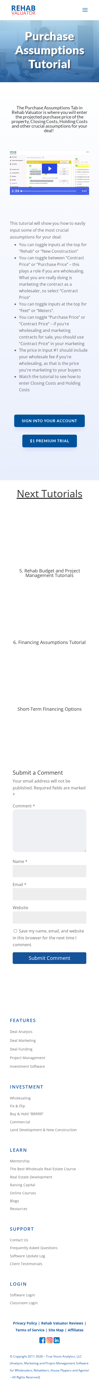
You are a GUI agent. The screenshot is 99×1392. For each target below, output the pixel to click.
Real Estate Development (31, 1177)
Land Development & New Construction (43, 1130)
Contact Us (19, 1240)
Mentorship (20, 1161)
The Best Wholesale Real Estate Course (43, 1169)
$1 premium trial (49, 440)
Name (20, 861)
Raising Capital (22, 1185)
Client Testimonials (26, 1264)
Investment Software (27, 1066)
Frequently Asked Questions (34, 1248)
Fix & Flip (17, 1106)
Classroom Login (24, 1303)
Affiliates (76, 1330)
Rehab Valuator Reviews (62, 1323)
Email (19, 884)
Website (20, 907)
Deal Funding (21, 1049)
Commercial (20, 1122)
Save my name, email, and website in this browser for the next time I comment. (48, 937)
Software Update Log (27, 1256)
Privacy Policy (25, 1323)
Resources (18, 1209)
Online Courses (23, 1193)
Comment (24, 806)
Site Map (56, 1330)
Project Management (27, 1058)
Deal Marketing (23, 1040)
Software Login (22, 1295)
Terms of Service (29, 1330)
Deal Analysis (21, 1031)
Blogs (14, 1201)
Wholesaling (20, 1098)
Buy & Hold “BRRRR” (27, 1114)
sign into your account (49, 420)
